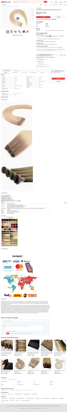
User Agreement (39, 408)
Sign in (65, 2)
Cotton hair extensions (4, 381)
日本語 (43, 406)
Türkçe (51, 406)
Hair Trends (17, 400)
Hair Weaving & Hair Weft (15, 6)
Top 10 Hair (11, 400)
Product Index (49, 405)
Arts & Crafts (5, 6)
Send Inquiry (43, 17)
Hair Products (9, 6)
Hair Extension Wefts (54, 398)
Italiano (29, 406)
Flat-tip (51, 382)
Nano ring (51, 384)
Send (8, 333)
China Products (16, 405)
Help (49, 4)
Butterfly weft (19, 381)
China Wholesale (30, 405)
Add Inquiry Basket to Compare (18, 35)
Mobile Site (53, 405)
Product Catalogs (13, 379)
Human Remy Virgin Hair (46, 398)
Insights (57, 405)
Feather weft (51, 381)
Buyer (45, 4)
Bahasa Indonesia (59, 406)
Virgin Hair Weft (61, 398)
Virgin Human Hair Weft (5, 400)
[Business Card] (64, 74)
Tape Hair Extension (36, 384)
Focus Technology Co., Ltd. (27, 408)
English (12, 406)
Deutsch (32, 406)
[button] (46, 72)
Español (15, 406)
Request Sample (53, 19)
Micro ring (2, 384)
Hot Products (11, 405)
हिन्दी (45, 406)
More (2, 402)
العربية (38, 406)
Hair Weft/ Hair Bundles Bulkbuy (25, 400)
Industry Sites (39, 405)
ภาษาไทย (48, 406)
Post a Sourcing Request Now (26, 333)
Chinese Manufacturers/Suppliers (23, 405)
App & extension (55, 4)
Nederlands (35, 406)
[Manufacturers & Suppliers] (6, 2)
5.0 (54, 72)
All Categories (4, 4)
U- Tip (34, 382)
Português (18, 406)
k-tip (17, 382)
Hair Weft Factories (12, 398)
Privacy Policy (47, 408)
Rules (65, 4)
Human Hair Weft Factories (30, 398)
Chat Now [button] (59, 17)
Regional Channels (44, 405)
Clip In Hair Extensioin (20, 384)
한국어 (41, 406)
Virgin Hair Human (38, 398)
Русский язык (25, 406)
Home (1, 6)
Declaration (43, 408)
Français (22, 406)
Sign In (37, 66)
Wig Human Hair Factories (20, 398)
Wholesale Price (35, 405)
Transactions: (50, 57)
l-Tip (1, 382)
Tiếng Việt (54, 406)
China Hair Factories (4, 398)
